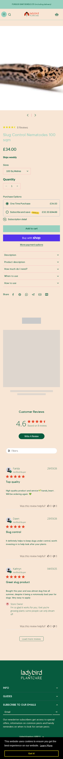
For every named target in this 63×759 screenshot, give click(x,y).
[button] (31, 228)
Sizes (6, 165)
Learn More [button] (46, 745)
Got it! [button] (31, 753)
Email (7, 712)
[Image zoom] (31, 68)
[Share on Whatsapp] (26, 294)
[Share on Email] (40, 294)
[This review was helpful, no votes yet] (48, 506)
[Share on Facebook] (13, 294)
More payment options (31, 245)
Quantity (9, 179)
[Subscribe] (56, 712)
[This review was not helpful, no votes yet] (54, 506)
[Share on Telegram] (33, 294)
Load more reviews (31, 638)
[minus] (6, 186)
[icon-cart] (56, 14)
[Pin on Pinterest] (19, 294)
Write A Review (31, 436)
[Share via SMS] (46, 294)
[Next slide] (35, 115)
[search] (9, 14)
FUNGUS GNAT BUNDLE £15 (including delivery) (31, 4)
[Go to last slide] (28, 115)
